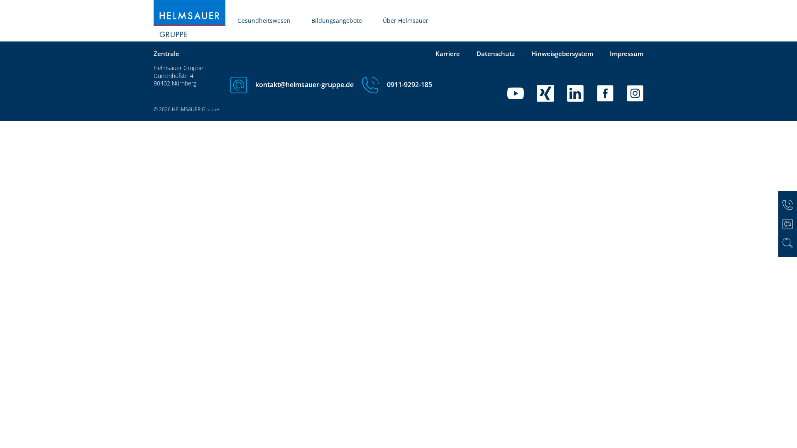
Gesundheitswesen (264, 20)
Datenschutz (496, 53)
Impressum (626, 53)
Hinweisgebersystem (562, 53)
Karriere (447, 53)
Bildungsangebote (336, 20)
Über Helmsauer (405, 20)
